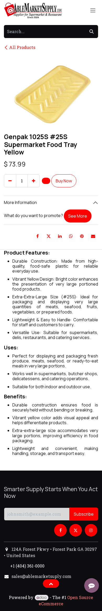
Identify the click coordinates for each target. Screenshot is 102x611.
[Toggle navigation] (93, 10)
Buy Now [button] (64, 181)
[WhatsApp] (71, 236)
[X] (48, 236)
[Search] (91, 31)
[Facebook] (37, 236)
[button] (46, 181)
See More (77, 216)
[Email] (93, 236)
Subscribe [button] (84, 514)
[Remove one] (10, 180)
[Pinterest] (82, 236)
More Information (20, 202)
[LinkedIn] (60, 236)
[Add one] (33, 180)
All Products (22, 47)
